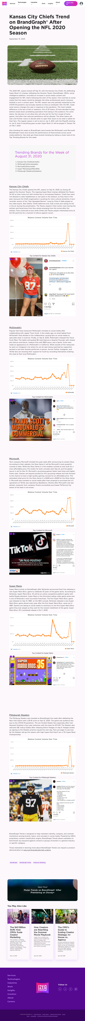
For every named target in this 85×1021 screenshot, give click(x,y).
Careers (11, 1002)
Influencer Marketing (39, 862)
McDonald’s (15, 328)
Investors (11, 994)
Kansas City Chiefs (19, 187)
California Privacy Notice (55, 1014)
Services (11, 975)
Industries (12, 983)
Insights (11, 990)
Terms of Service (37, 1014)
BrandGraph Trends (25, 862)
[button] (23, 3)
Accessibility (33, 1016)
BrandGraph (13, 862)
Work (10, 987)
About (10, 998)
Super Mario (15, 586)
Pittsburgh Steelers (19, 715)
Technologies (13, 979)
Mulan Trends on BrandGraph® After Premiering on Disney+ (42, 890)
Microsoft (14, 459)
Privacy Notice (45, 1014)
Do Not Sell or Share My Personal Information (47, 1016)
